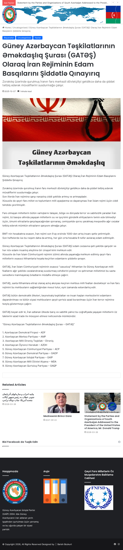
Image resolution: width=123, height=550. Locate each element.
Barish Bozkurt (64, 544)
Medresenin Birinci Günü (57, 416)
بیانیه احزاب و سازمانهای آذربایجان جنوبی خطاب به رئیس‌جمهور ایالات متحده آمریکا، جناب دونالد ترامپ (18, 397)
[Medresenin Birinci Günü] (61, 403)
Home (7, 27)
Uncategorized (20, 27)
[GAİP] (61, 15)
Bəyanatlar (9, 37)
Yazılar (38, 37)
